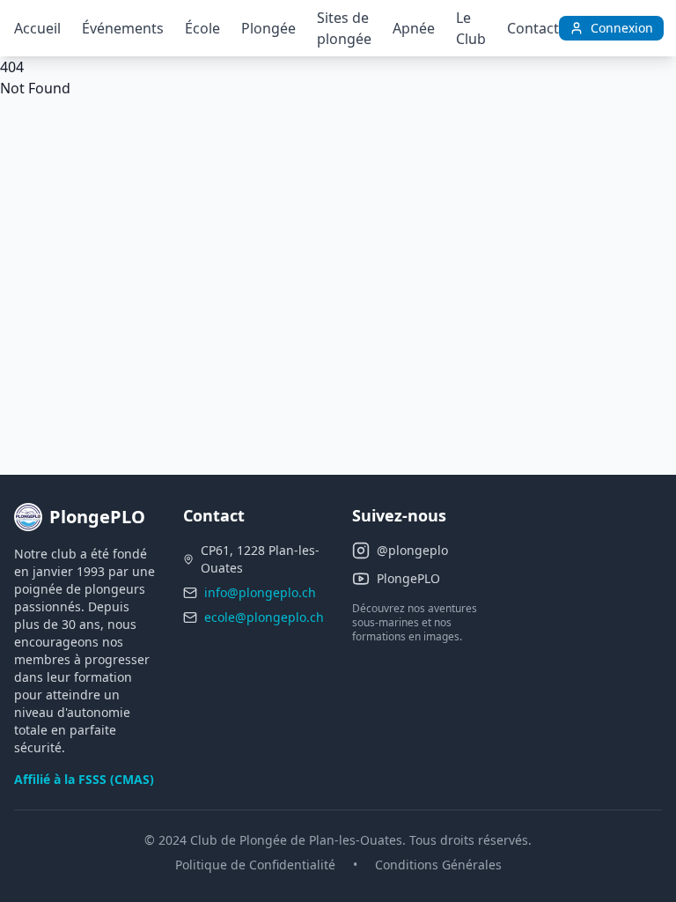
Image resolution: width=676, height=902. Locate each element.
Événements (123, 28)
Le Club (471, 28)
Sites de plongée (344, 28)
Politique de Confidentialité (255, 864)
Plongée (268, 28)
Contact (533, 28)
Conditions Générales (438, 864)
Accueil (37, 28)
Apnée (414, 28)
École (202, 28)
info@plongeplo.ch (260, 592)
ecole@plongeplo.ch (264, 617)
